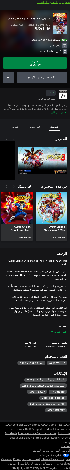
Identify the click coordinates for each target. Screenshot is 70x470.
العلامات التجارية (60, 468)
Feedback (49, 429)
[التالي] (6, 138)
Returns (56, 437)
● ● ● (8, 77)
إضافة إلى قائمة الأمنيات (40, 77)
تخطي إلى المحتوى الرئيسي (53, 2)
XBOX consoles (14, 424)
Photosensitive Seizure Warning (37, 433)
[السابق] (13, 138)
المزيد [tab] (15, 126)
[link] (51, 216)
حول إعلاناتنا (18, 468)
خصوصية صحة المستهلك (55, 459)
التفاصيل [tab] (54, 126)
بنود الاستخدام (16, 463)
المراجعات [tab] (35, 126)
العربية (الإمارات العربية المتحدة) (51, 450)
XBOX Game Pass (51, 424)
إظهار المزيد (60, 331)
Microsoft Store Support (35, 437)
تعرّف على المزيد (57, 112)
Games (65, 446)
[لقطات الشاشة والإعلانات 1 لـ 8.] (42, 160)
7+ (52, 93)
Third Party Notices (38, 468)
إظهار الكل (24, 186)
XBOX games (32, 424)
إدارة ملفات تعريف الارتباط (40, 463)
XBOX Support (33, 429)
